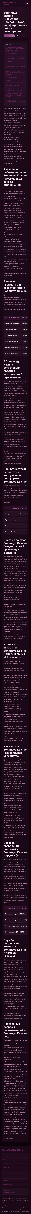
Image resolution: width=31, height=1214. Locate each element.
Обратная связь (7, 1184)
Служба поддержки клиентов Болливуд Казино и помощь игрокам (14, 95)
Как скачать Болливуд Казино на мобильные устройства (15, 84)
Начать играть (9, 35)
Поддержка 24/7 (8, 1190)
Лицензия (5, 1180)
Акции (4, 1159)
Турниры (5, 1163)
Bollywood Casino (9, 3)
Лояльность (6, 1167)
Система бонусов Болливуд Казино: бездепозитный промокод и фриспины (15, 72)
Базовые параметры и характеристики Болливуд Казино (15, 54)
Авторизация (21, 35)
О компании (6, 1171)
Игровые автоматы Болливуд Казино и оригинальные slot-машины (14, 79)
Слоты (4, 1155)
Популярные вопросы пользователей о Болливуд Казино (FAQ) (15, 101)
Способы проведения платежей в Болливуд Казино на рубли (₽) (15, 89)
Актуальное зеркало (9, 1192)
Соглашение (6, 1176)
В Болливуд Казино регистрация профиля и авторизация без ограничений (15, 60)
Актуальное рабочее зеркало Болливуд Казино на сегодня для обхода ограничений (15, 48)
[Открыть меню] (27, 3)
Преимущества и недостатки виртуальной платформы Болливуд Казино (15, 66)
